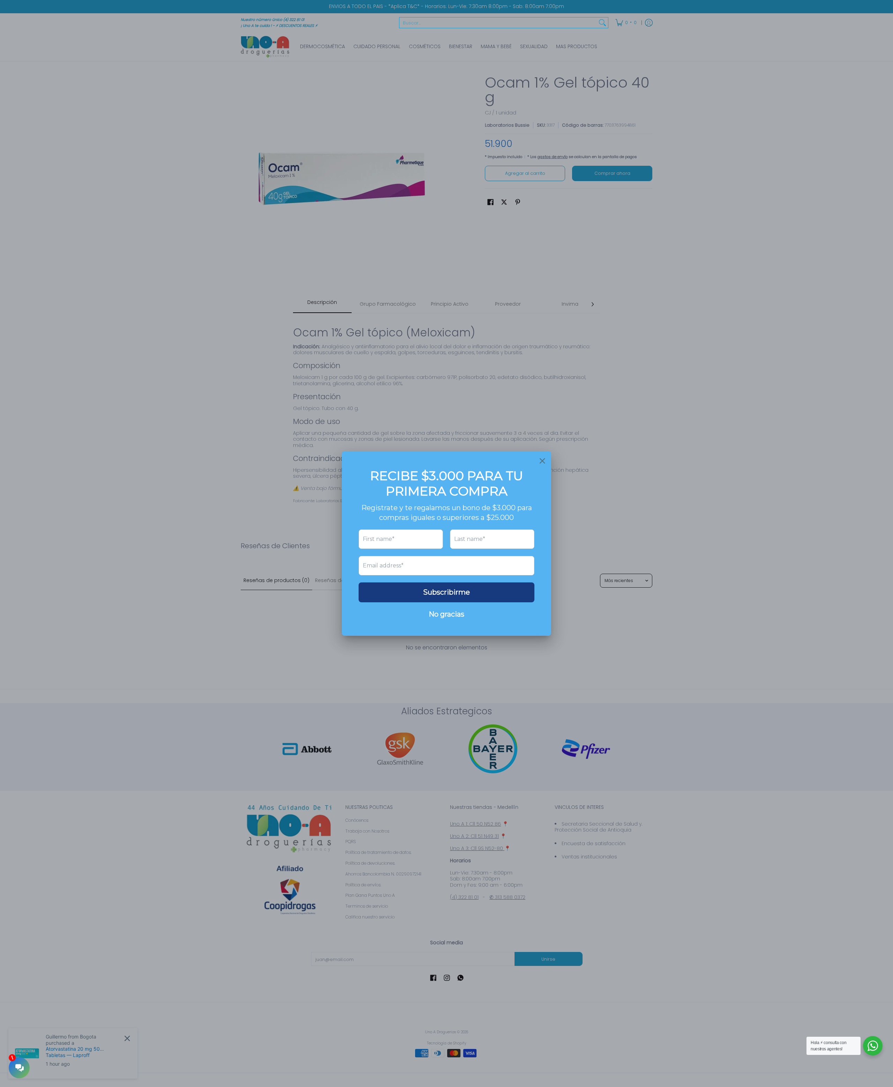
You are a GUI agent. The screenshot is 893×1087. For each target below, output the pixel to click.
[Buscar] (602, 22)
